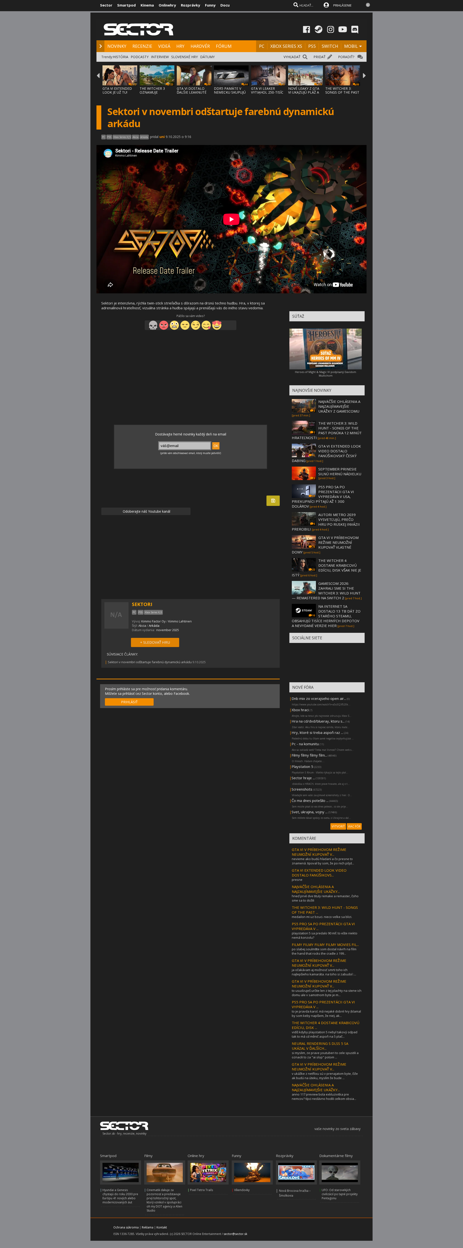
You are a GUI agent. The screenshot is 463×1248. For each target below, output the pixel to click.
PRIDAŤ (319, 57)
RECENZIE (142, 46)
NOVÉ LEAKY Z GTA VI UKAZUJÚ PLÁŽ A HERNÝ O (303, 92)
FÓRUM (224, 46)
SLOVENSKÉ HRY (184, 57)
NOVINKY (116, 46)
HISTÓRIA (120, 57)
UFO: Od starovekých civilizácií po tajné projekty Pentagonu (340, 1194)
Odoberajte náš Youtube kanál (146, 511)
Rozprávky (190, 5)
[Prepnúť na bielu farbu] (368, 5)
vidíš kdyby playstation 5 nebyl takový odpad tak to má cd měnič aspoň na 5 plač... (324, 1034)
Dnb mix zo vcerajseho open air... (319, 698)
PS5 (312, 46)
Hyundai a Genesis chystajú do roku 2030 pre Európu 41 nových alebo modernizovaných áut (120, 1196)
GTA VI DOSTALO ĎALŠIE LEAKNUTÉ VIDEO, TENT (191, 92)
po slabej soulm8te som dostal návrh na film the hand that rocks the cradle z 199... (324, 951)
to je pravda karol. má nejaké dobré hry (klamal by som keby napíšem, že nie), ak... (326, 1013)
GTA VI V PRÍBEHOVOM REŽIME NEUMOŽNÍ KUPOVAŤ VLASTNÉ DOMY (325, 544)
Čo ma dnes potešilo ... (310, 800)
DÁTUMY (207, 57)
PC (261, 46)
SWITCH (330, 46)
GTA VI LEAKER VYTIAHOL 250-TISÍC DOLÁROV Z (267, 92)
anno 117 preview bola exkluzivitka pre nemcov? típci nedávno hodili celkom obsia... (324, 1096)
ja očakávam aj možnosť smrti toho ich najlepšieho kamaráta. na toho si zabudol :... (324, 972)
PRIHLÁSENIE (342, 5)
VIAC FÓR (354, 826)
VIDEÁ (164, 46)
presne (297, 879)
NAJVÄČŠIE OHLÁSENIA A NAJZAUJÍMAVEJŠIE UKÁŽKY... (316, 889)
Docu (225, 5)
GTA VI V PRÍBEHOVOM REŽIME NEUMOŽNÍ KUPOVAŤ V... (319, 852)
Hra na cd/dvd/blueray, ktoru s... (318, 721)
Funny (210, 5)
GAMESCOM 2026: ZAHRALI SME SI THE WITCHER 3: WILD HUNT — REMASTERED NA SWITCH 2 (326, 590)
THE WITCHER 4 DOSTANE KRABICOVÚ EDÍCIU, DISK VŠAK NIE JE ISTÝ (326, 567)
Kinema (147, 5)
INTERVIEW (160, 57)
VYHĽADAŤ (292, 57)
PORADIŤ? (346, 57)
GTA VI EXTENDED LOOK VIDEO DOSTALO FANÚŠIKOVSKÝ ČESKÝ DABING (326, 453)
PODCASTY (140, 57)
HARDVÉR (200, 46)
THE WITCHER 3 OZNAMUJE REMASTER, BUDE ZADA (154, 94)
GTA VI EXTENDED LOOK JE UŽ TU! (117, 90)
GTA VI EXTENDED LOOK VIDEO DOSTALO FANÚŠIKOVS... (319, 872)
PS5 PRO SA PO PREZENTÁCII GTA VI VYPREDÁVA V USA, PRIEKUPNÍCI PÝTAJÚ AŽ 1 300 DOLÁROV (323, 496)
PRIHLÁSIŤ (129, 702)
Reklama (147, 1227)
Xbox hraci (300, 709)
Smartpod (126, 5)
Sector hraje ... (303, 777)
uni (162, 136)
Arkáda (154, 625)
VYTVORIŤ (338, 826)
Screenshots (302, 789)
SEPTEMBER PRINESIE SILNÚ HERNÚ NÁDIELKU (339, 471)
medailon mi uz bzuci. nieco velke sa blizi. (322, 917)
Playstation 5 (302, 766)
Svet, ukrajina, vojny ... (309, 811)
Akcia (142, 625)
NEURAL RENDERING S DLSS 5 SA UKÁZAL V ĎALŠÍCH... (320, 1046)
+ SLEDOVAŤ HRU (155, 642)
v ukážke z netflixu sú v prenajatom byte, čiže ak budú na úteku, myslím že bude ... (325, 1075)
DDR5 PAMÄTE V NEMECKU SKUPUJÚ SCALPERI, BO (230, 92)
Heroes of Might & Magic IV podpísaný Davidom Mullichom (325, 373)
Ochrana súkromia (126, 1227)
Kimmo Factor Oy (153, 621)
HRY (180, 46)
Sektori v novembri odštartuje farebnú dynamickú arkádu (150, 662)
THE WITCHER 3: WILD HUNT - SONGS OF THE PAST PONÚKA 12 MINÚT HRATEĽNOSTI (327, 430)
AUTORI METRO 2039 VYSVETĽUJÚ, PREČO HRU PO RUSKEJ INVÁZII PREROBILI (326, 521)
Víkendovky (242, 1190)
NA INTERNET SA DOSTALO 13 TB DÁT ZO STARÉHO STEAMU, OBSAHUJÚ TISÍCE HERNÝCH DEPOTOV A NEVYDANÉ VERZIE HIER (326, 616)
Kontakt (162, 1227)
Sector (106, 5)
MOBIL (351, 46)
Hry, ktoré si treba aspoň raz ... (317, 732)
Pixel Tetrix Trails (201, 1190)
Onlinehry (167, 5)
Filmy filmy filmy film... (309, 755)
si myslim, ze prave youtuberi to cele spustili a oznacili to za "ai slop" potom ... (325, 1055)
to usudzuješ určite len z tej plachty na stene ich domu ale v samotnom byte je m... (326, 992)
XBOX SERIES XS (286, 46)
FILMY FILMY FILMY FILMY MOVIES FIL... (325, 944)
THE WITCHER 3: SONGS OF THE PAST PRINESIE (342, 92)
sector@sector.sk (235, 1234)
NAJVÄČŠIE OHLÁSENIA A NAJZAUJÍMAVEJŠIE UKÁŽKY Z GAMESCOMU (339, 406)
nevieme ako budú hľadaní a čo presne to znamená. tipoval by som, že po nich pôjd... (323, 861)
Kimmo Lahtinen (180, 621)
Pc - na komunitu (305, 743)
